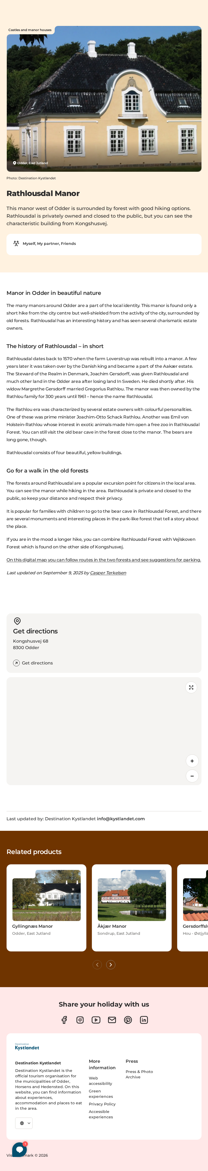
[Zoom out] (192, 776)
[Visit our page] (64, 1020)
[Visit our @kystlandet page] (96, 1020)
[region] (104, 731)
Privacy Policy (102, 1104)
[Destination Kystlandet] (27, 1047)
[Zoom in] (192, 760)
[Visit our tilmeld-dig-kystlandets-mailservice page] (112, 1020)
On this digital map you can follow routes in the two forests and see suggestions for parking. (103, 559)
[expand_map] (191, 687)
